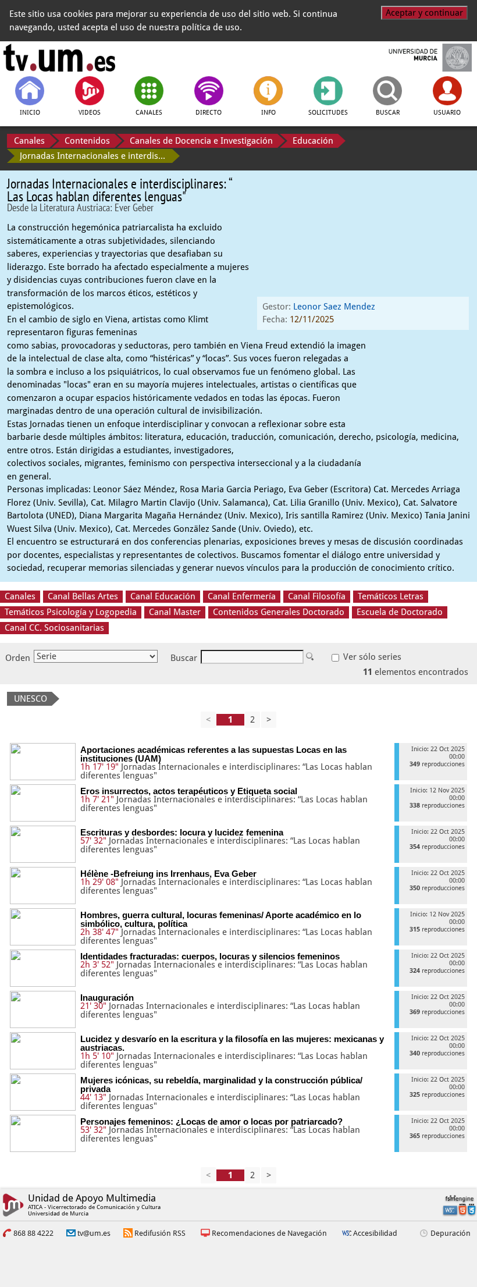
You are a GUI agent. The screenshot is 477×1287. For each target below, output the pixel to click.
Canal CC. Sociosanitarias (54, 628)
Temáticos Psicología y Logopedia (71, 612)
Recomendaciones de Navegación (269, 1233)
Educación (313, 141)
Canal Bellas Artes (83, 596)
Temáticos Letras (390, 596)
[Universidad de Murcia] (418, 58)
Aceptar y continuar (424, 13)
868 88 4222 (33, 1233)
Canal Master (175, 612)
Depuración (450, 1233)
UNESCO (30, 699)
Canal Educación (162, 596)
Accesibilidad (375, 1233)
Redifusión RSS (160, 1233)
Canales (29, 141)
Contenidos (87, 141)
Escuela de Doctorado (400, 612)
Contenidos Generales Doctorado (278, 612)
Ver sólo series (371, 657)
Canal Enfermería (242, 596)
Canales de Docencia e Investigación (201, 141)
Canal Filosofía (317, 596)
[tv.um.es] (59, 58)
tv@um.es (94, 1233)
